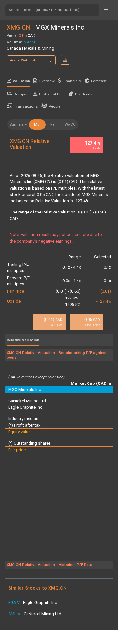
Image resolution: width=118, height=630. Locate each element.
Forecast (99, 81)
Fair (53, 124)
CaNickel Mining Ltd (27, 401)
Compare (21, 94)
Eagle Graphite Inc (25, 407)
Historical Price (52, 94)
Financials (72, 81)
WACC (70, 124)
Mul (37, 124)
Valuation (21, 81)
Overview (47, 81)
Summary (18, 124)
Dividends (84, 94)
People (54, 106)
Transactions (26, 106)
